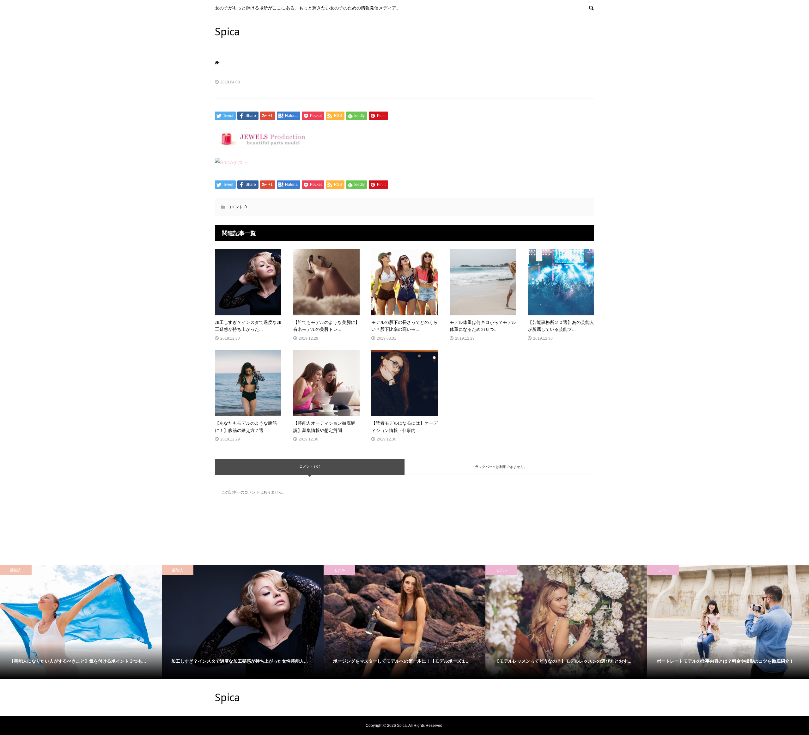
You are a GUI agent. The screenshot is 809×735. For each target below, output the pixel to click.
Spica (227, 31)
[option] (81, 621)
